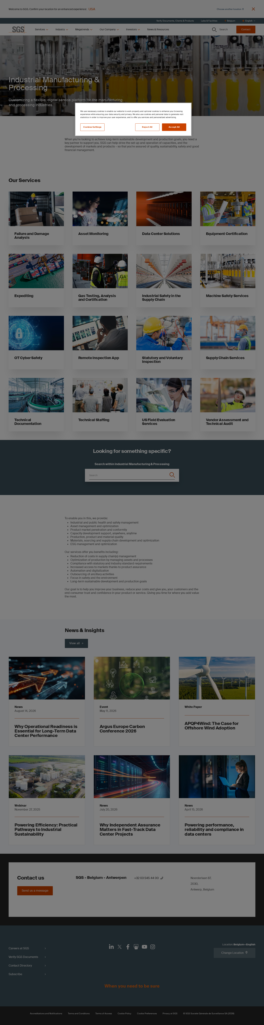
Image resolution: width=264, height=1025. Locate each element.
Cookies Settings (92, 127)
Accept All (174, 127)
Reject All (147, 127)
